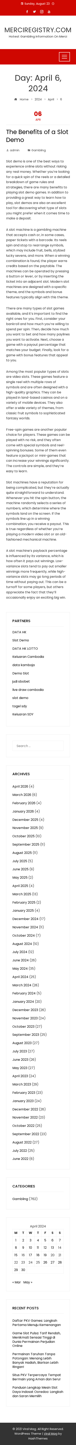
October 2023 (23, 1026)
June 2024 (20, 960)
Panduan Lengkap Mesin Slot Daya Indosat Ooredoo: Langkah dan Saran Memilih (37, 1391)
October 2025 (23, 836)
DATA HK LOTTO (25, 648)
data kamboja (23, 665)
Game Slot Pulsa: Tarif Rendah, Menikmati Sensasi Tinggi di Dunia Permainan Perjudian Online (36, 1339)
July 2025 (19, 861)
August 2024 (22, 944)
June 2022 (20, 1158)
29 (16, 1270)
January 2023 (23, 1101)
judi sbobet (21, 681)
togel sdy (19, 706)
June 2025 (20, 869)
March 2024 (21, 985)
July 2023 (19, 1051)
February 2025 (23, 902)
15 (15, 1255)
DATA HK (19, 632)
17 (30, 1255)
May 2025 (20, 877)
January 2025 (23, 910)
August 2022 (22, 1142)
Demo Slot (20, 673)
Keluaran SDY (22, 714)
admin (14, 150)
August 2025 (22, 852)
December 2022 (25, 1109)
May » (27, 1282)
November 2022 (25, 1117)
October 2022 (23, 1125)
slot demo (20, 698)
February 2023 (23, 1092)
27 (53, 1262)
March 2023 (21, 1084)
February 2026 (23, 803)
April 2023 (20, 1076)
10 (30, 1247)
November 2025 (25, 828)
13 (52, 1247)
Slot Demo (20, 640)
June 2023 (20, 1059)
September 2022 (25, 1134)
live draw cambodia (28, 689)
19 (45, 1255)
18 (38, 1255)
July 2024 (19, 952)
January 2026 (23, 811)
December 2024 (25, 919)
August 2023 (22, 1043)
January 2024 (23, 1001)
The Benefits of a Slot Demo (37, 136)
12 (45, 1247)
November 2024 (25, 927)
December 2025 (25, 819)
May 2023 (19, 1068)
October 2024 (23, 935)
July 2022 (19, 1150)
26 (45, 1262)
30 (23, 1270)
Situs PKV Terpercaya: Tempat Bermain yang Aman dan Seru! (36, 1377)
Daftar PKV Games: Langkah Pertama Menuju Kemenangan (36, 1322)
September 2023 (25, 1034)
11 (38, 1247)
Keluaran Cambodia (28, 656)
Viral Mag (50, 1434)
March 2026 (21, 794)
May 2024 (20, 968)
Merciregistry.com (38, 29)
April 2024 (20, 977)
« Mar (16, 1282)
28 (60, 1262)
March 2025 (21, 894)
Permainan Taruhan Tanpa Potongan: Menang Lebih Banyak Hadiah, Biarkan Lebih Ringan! (35, 1360)
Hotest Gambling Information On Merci (38, 36)
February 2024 (24, 993)
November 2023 (25, 1018)
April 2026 (20, 786)
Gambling (38, 150)
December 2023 (25, 1010)
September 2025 (25, 844)
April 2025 (20, 886)
